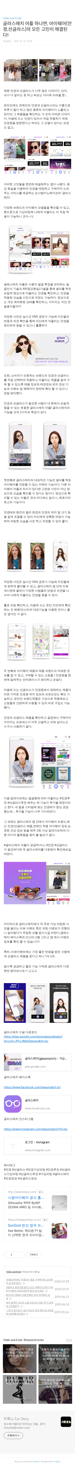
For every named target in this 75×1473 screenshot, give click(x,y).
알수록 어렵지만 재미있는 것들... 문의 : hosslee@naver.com (25, 1425)
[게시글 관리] (20, 1255)
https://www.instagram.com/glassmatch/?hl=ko (36, 1129)
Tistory (56, 1461)
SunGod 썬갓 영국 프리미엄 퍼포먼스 (24, 1225)
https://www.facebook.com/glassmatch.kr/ (32, 1087)
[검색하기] (70, 4)
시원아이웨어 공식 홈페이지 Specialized (24, 1198)
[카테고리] (4, 4)
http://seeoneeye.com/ (22, 1191)
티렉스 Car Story (16, 1419)
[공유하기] (15, 1255)
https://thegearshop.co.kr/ (24, 1219)
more (69, 1340)
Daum (36, 1461)
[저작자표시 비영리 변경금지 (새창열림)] (46, 1254)
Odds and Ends (12, 18)
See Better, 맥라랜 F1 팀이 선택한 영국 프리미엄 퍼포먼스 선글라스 (25, 1233)
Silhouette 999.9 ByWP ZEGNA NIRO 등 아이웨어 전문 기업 (26, 1205)
